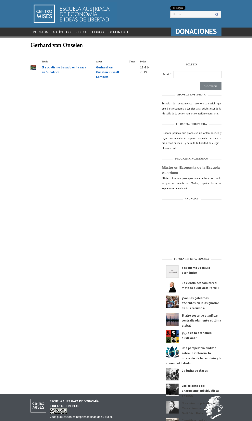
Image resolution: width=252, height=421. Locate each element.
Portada (40, 32)
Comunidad (118, 32)
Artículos (62, 32)
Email (166, 74)
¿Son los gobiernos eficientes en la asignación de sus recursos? (201, 303)
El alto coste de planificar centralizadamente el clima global (201, 320)
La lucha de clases (195, 370)
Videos (81, 32)
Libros (98, 32)
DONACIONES (196, 31)
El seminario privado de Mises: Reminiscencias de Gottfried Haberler (199, 408)
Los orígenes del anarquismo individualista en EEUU (200, 391)
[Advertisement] (191, 229)
